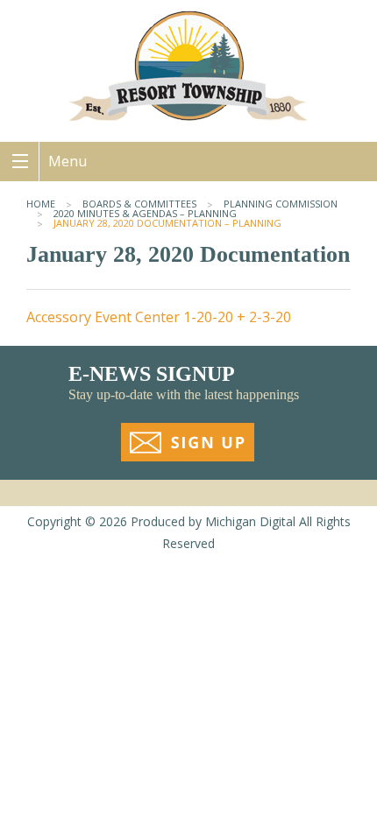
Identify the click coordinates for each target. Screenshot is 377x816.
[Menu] (19, 161)
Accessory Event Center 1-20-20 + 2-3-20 (158, 317)
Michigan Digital (250, 521)
